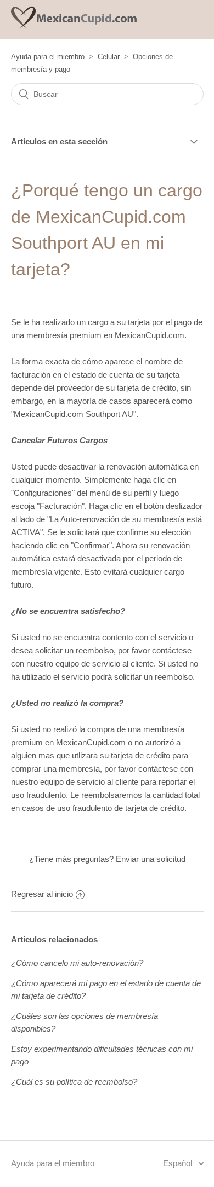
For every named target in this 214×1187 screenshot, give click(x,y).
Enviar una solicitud (150, 859)
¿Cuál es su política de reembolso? (74, 1081)
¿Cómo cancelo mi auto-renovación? (77, 963)
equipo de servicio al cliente (104, 663)
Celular (109, 57)
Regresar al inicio (42, 894)
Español (178, 1163)
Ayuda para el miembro (48, 57)
